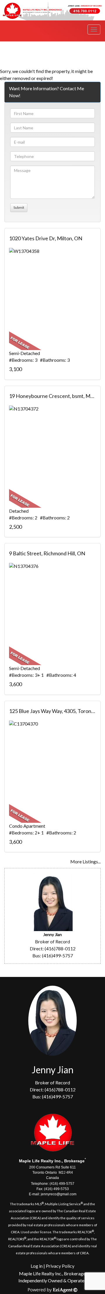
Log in (37, 1266)
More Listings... (85, 861)
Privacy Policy (60, 1266)
